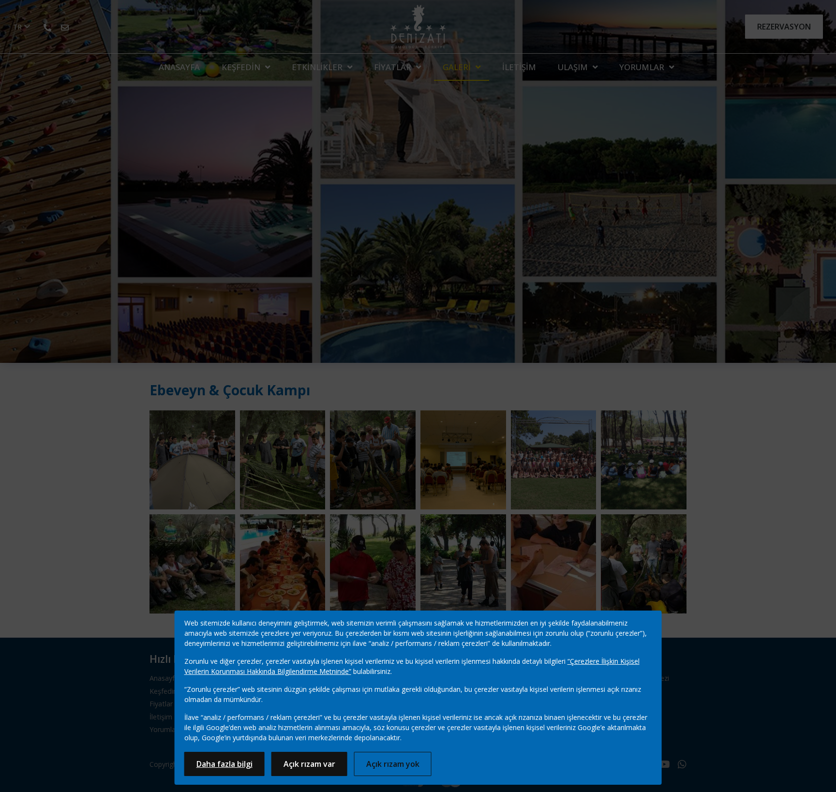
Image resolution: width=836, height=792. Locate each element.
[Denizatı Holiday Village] (418, 26)
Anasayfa (179, 67)
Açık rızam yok (392, 764)
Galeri (457, 67)
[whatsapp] (682, 765)
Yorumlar (641, 67)
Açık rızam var (309, 764)
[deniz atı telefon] (47, 26)
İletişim (519, 67)
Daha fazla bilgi (224, 764)
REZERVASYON (784, 26)
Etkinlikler (317, 67)
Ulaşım (573, 67)
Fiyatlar (392, 67)
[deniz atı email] (65, 26)
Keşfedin (241, 67)
